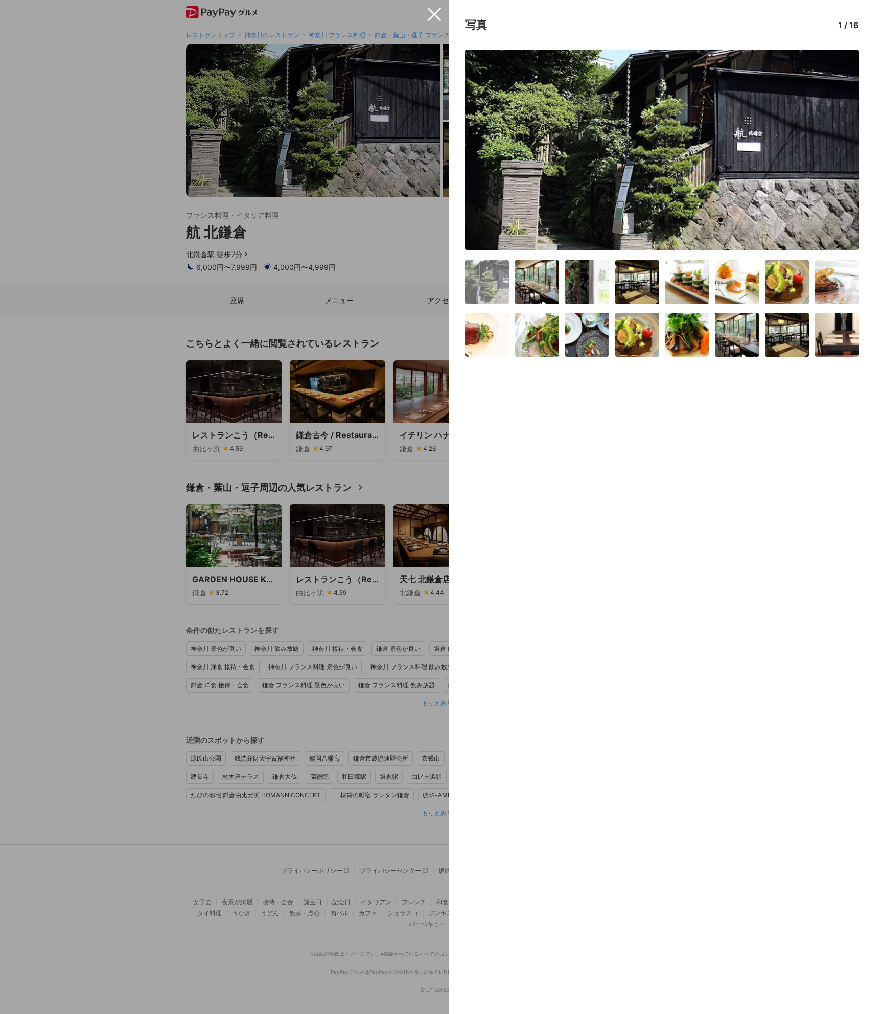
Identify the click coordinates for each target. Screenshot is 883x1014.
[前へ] (483, 149)
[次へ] (840, 149)
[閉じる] (434, 14)
